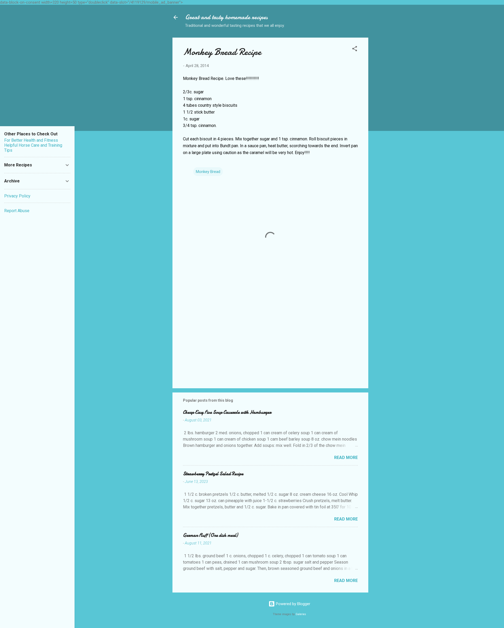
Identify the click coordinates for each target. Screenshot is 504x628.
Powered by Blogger (292, 603)
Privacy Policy (17, 195)
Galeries (301, 614)
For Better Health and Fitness (31, 140)
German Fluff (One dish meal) (210, 535)
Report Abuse (16, 210)
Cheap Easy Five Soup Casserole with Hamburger (227, 412)
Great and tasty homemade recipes (226, 17)
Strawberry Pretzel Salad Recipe (213, 474)
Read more (346, 457)
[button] (354, 49)
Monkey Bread (208, 171)
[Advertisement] (389, 116)
